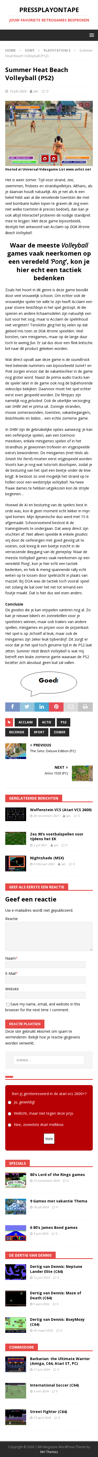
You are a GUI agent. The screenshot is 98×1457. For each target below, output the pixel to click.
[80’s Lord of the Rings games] (15, 1180)
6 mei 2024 (41, 1391)
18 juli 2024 (41, 1207)
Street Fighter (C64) (48, 1411)
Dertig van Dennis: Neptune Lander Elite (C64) (56, 1269)
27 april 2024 (42, 1418)
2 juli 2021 (40, 845)
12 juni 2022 (42, 1277)
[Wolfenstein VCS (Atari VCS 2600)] (15, 814)
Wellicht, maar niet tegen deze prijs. (44, 1113)
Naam (10, 958)
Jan (35, 91)
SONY (29, 50)
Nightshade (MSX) (47, 857)
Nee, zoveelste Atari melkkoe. (39, 1124)
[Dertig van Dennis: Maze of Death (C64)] (15, 1298)
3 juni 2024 (41, 1233)
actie (46, 722)
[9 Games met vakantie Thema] (15, 1206)
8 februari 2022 (44, 864)
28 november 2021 (47, 816)
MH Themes (49, 1452)
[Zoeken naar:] (49, 1060)
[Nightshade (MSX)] (15, 863)
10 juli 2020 (17, 91)
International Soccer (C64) (54, 1385)
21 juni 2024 (42, 1369)
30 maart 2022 (43, 1330)
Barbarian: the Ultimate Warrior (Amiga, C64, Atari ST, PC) (60, 1361)
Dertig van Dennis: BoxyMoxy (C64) (57, 1322)
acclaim (26, 722)
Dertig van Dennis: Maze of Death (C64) (55, 1295)
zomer (59, 732)
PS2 (63, 722)
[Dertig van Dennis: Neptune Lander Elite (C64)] (15, 1272)
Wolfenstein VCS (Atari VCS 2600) (61, 809)
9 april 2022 (41, 1304)
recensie (16, 732)
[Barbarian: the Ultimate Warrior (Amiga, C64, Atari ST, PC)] (15, 1364)
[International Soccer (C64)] (15, 1391)
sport (39, 732)
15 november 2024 (47, 1181)
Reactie (11, 918)
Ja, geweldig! (24, 1101)
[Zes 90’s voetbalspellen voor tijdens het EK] (15, 838)
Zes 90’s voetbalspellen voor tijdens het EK (56, 836)
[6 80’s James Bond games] (15, 1233)
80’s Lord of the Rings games (57, 1174)
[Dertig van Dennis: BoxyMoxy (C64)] (15, 1325)
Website (12, 988)
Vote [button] (49, 1138)
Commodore (21, 1347)
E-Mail (10, 973)
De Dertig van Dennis (30, 1255)
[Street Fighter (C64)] (15, 1417)
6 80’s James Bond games (54, 1227)
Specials (17, 1163)
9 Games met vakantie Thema (58, 1200)
